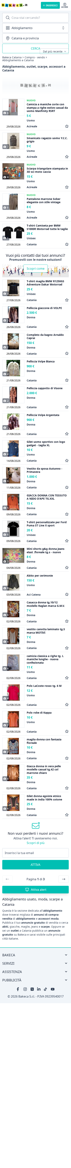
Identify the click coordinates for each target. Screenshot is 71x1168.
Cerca (35, 48)
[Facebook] (18, 989)
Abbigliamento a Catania (18, 60)
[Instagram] (25, 989)
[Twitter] (32, 989)
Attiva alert (38, 889)
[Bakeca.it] (20, 5)
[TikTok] (46, 989)
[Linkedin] (39, 989)
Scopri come (35, 268)
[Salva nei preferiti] (67, 126)
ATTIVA (35, 865)
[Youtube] (53, 989)
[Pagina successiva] (64, 879)
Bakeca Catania (12, 57)
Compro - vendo (35, 57)
